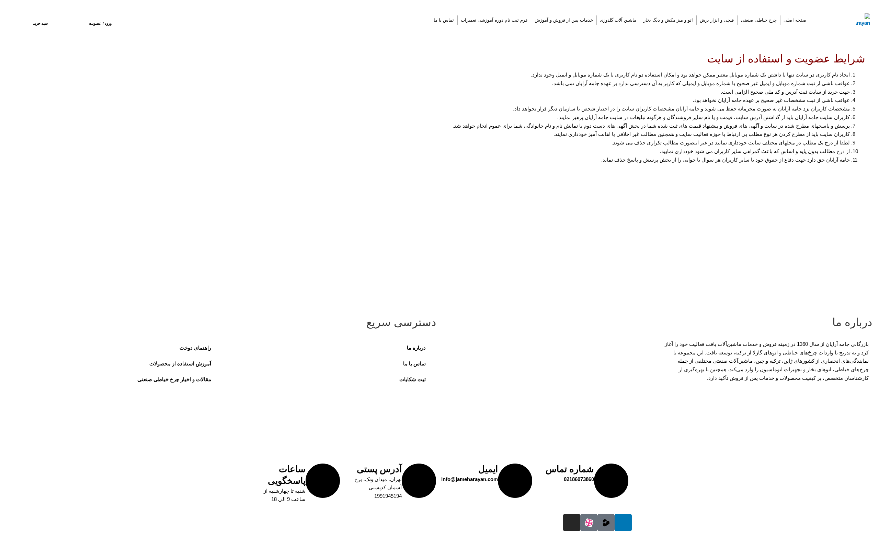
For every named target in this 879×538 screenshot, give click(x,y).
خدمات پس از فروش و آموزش (564, 20)
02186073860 (579, 479)
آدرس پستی (379, 469)
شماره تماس (570, 469)
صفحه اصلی (795, 20)
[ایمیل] (515, 481)
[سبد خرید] (40, 16)
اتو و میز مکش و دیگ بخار (668, 20)
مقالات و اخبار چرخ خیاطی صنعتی (174, 379)
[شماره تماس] (611, 481)
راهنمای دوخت (195, 348)
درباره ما (416, 348)
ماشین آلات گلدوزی (618, 20)
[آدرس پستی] (419, 481)
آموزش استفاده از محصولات (180, 363)
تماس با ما (444, 20)
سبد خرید (40, 23)
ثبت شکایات (412, 379)
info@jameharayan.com (469, 479)
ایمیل (488, 469)
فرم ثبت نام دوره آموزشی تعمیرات (494, 20)
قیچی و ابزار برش (717, 20)
